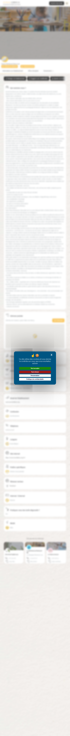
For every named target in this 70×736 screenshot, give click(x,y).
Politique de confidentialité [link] (35, 379)
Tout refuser (35, 372)
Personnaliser (35, 375)
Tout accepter (35, 368)
